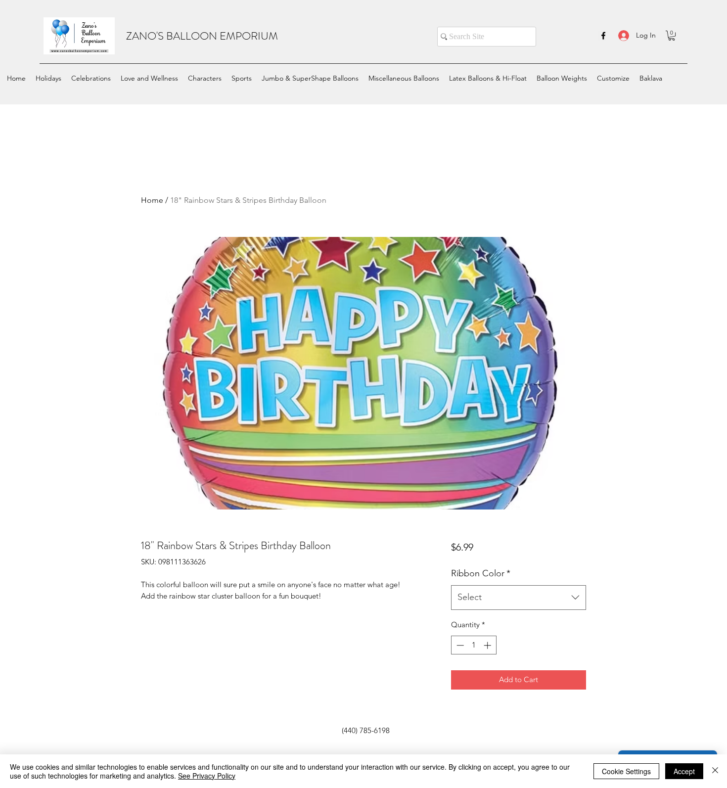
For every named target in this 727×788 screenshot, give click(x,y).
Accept (684, 771)
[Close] (715, 771)
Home (152, 200)
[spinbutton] (473, 645)
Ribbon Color (480, 573)
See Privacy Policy (206, 776)
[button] (672, 36)
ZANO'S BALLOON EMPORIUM (202, 36)
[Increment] (488, 645)
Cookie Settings (626, 771)
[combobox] (518, 597)
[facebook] (603, 36)
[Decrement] (459, 645)
